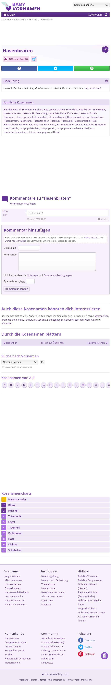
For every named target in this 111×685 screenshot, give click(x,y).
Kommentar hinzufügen (23, 203)
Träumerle (14, 516)
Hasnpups (42, 132)
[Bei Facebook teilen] (19, 68)
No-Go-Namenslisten (52, 654)
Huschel (13, 510)
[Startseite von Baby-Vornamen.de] (20, 10)
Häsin (79, 124)
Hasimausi (49, 124)
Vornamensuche (14, 596)
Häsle (32, 132)
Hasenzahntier (41, 120)
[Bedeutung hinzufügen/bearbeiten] (106, 81)
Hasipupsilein (48, 128)
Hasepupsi (66, 120)
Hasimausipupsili (66, 124)
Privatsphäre (73, 679)
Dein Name (10, 247)
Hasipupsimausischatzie (70, 128)
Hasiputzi (89, 128)
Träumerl (14, 527)
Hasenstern (96, 117)
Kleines (12, 544)
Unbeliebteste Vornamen (92, 612)
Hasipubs (89, 124)
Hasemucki (28, 113)
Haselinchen (85, 109)
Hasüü (56, 132)
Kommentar (10, 254)
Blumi (11, 505)
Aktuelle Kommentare (53, 638)
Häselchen (71, 109)
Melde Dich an (91, 237)
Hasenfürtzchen (69, 113)
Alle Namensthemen (52, 596)
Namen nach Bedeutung (54, 580)
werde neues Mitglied (15, 240)
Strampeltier (101, 316)
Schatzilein (15, 550)
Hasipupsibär (11, 128)
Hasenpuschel (25, 117)
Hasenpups (10, 117)
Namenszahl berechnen (18, 658)
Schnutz (28, 319)
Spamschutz (10, 281)
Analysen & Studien (15, 642)
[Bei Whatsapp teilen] (92, 68)
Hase (46, 109)
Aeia (93, 319)
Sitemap (42, 679)
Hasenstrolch (11, 120)
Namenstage (12, 638)
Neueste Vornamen (15, 604)
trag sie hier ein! (93, 88)
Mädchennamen (14, 580)
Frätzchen (6, 323)
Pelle (20, 319)
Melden (104, 219)
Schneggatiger (55, 319)
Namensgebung (50, 576)
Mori (87, 319)
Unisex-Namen (13, 584)
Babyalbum (47, 658)
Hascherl (37, 109)
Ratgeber (46, 604)
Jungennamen (12, 576)
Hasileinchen (36, 124)
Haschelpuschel (12, 109)
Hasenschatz (41, 117)
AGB (50, 679)
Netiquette (47, 662)
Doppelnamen (12, 588)
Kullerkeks (14, 533)
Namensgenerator (15, 600)
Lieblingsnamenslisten (53, 650)
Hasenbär (53, 113)
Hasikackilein (11, 124)
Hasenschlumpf (57, 117)
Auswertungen (13, 646)
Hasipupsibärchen (29, 128)
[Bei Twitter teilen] (55, 68)
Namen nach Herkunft (17, 592)
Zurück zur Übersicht (52, 342)
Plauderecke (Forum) (52, 642)
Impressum (86, 679)
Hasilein (23, 124)
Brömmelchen (9, 319)
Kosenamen (47, 600)
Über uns (23, 679)
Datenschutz (59, 679)
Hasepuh (55, 120)
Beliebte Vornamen (88, 576)
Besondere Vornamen (53, 592)
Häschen (27, 109)
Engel (11, 522)
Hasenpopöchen (88, 113)
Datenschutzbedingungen (58, 275)
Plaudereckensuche (52, 646)
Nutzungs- (32, 275)
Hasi (94, 120)
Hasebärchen (57, 109)
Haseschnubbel (82, 120)
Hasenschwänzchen (78, 117)
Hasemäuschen (12, 113)
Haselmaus (99, 109)
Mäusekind (40, 319)
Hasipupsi (100, 124)
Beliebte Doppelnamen (90, 580)
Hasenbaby (41, 113)
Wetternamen (12, 662)
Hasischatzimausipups (16, 132)
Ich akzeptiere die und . (39, 275)
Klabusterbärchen (74, 319)
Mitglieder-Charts (87, 608)
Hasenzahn (26, 120)
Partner (33, 679)
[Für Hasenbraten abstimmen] (6, 59)
